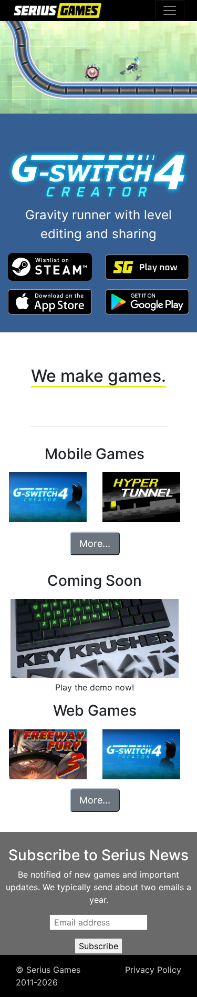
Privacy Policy (153, 969)
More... (94, 543)
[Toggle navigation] (169, 10)
